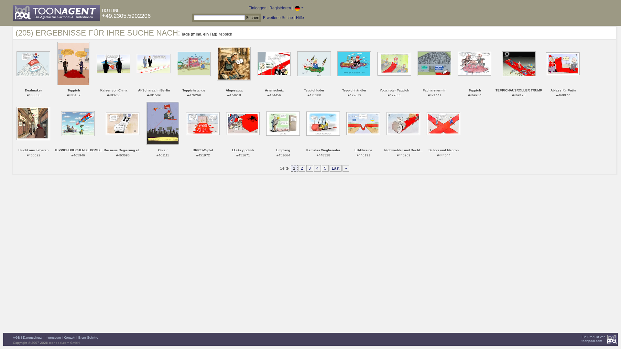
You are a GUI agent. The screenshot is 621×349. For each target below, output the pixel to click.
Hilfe (300, 18)
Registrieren (280, 8)
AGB (16, 337)
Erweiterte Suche (278, 18)
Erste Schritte (88, 337)
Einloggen (257, 8)
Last (335, 168)
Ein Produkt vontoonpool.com (593, 339)
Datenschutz (32, 337)
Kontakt (69, 337)
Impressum (53, 337)
